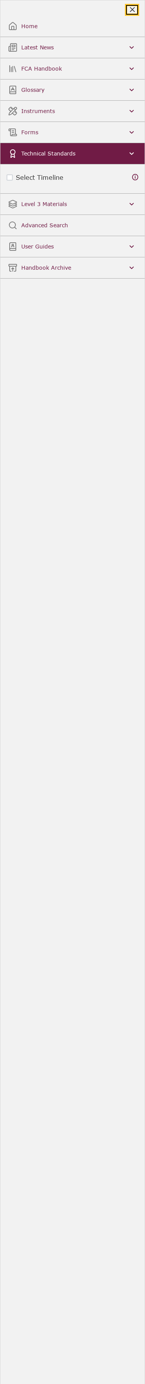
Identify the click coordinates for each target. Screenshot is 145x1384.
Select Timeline (39, 177)
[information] (135, 177)
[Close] (132, 10)
